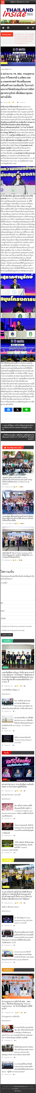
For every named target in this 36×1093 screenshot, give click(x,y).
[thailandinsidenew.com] (3, 27)
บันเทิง (4, 777)
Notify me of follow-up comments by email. (17, 624)
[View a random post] (33, 27)
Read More (6, 692)
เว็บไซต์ (3, 616)
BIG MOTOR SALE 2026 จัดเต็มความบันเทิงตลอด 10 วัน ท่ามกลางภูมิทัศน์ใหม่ (18, 783)
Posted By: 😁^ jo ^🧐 (8, 100)
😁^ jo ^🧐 (18, 484)
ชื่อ (2, 601)
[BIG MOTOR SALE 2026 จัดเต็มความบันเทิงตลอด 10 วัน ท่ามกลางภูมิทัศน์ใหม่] (18, 767)
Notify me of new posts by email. (13, 628)
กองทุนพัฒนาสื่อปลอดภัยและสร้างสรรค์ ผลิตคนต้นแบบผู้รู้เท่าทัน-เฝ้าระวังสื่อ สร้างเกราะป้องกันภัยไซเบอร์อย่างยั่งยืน (17, 516)
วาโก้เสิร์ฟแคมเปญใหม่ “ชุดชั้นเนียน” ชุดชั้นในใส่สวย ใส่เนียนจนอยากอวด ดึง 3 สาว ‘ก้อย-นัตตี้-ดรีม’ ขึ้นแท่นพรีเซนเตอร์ (18, 435)
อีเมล (3, 608)
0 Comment (22, 100)
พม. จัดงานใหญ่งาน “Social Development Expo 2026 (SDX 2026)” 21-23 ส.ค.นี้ (23, 918)
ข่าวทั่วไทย (4, 61)
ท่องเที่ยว (5, 665)
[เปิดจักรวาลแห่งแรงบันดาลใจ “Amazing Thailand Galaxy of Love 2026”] (7, 736)
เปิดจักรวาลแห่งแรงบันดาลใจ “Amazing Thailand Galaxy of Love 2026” (23, 737)
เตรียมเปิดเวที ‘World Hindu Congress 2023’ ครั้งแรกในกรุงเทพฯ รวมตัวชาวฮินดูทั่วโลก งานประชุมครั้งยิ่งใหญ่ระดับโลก (17, 553)
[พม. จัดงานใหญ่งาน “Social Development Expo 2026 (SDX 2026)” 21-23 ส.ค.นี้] (7, 917)
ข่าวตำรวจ (5, 994)
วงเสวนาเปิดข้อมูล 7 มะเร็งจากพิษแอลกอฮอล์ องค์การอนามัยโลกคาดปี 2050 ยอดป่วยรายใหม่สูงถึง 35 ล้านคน (17, 425)
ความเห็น (4, 581)
